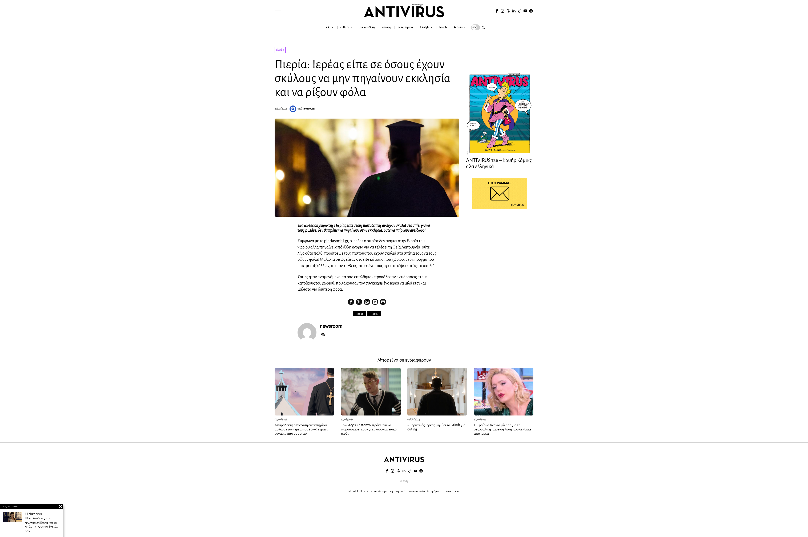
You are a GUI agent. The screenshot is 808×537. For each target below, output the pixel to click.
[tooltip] (496, 10)
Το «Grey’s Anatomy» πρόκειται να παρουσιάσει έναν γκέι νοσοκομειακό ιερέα (369, 429)
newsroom (309, 108)
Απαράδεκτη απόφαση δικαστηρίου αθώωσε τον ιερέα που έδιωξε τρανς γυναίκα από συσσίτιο (301, 429)
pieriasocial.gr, (336, 241)
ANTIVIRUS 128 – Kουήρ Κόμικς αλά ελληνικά (499, 163)
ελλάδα (280, 49)
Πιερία (374, 314)
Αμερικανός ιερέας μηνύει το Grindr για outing (436, 427)
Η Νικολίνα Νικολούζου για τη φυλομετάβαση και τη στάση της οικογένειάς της (41, 522)
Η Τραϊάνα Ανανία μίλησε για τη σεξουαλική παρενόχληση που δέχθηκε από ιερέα (503, 429)
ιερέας (359, 314)
